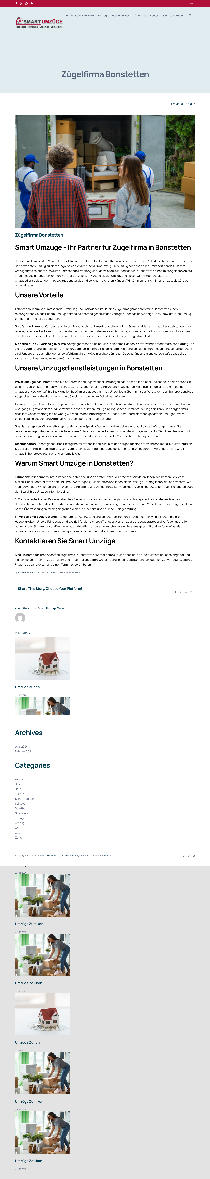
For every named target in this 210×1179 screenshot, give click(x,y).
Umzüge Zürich (27, 686)
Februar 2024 (24, 751)
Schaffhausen (24, 799)
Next (189, 104)
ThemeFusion (66, 855)
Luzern (19, 794)
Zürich (54, 572)
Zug (17, 833)
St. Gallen (21, 813)
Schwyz (20, 803)
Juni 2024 (21, 746)
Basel (18, 784)
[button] (190, 15)
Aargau (20, 779)
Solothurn (21, 808)
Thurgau (20, 818)
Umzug (20, 823)
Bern (18, 789)
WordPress (109, 855)
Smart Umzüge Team (27, 572)
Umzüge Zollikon (28, 983)
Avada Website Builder (47, 855)
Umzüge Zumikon (29, 923)
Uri (17, 828)
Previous (177, 104)
